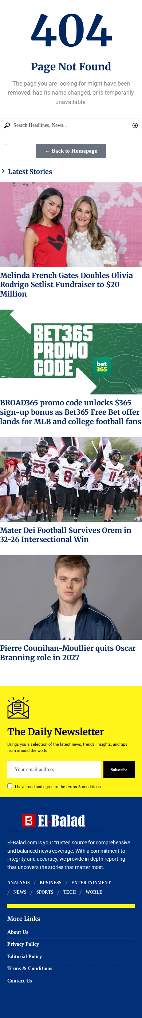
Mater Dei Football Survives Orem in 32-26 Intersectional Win (65, 535)
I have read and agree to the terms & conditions (58, 787)
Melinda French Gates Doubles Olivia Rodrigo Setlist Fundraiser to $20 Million (66, 285)
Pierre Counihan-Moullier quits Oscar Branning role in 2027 (67, 653)
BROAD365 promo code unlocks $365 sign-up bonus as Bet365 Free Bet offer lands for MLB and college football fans (70, 412)
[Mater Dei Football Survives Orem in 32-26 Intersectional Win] (71, 479)
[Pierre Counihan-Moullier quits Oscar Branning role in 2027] (71, 597)
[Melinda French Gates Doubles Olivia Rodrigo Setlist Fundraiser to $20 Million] (71, 224)
